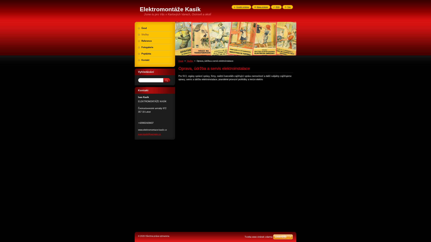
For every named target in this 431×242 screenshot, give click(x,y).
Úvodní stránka (242, 7)
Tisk (289, 7)
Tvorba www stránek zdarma (258, 237)
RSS (277, 7)
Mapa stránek (262, 7)
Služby (190, 61)
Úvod (180, 61)
